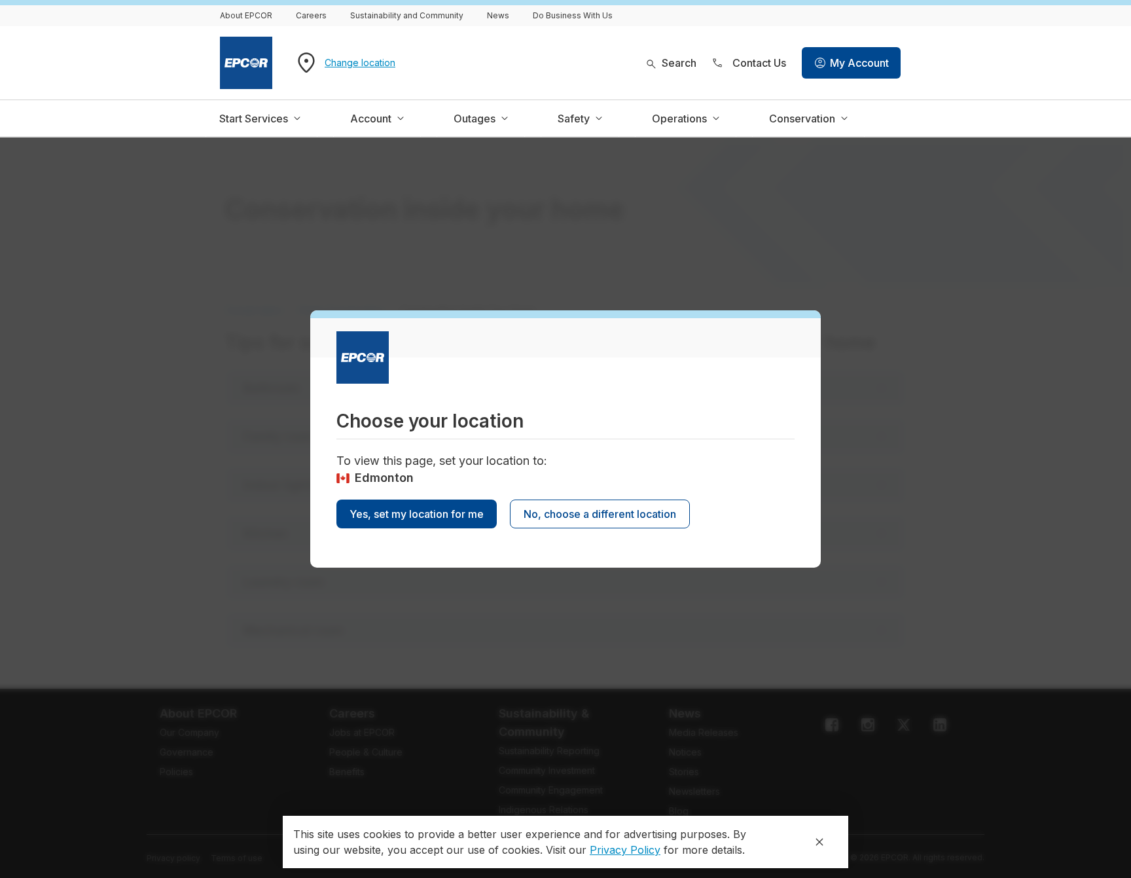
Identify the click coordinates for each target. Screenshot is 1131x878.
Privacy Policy (625, 849)
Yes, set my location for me (417, 514)
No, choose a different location (600, 514)
